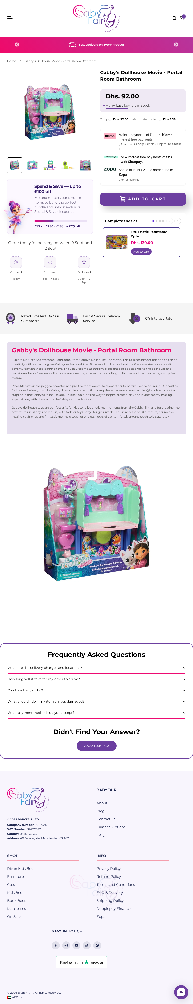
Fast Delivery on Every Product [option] (101, 44)
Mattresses (16, 908)
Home (11, 61)
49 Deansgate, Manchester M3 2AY (44, 838)
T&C (131, 143)
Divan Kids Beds (21, 868)
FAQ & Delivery (109, 892)
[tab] (153, 221)
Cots (11, 884)
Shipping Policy (110, 900)
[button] (181, 992)
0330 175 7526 (29, 833)
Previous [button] (17, 44)
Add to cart (141, 251)
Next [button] (176, 44)
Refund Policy (108, 876)
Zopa (100, 916)
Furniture (15, 876)
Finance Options (110, 827)
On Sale (14, 916)
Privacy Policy (108, 868)
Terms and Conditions (115, 884)
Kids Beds (15, 892)
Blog (100, 811)
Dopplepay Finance (113, 908)
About (101, 803)
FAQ (100, 835)
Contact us (105, 819)
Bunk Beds (16, 900)
